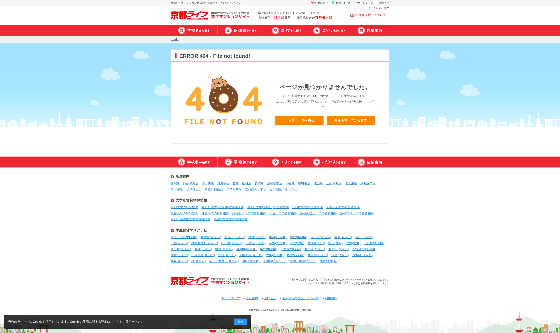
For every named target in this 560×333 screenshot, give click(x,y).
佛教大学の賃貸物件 (215, 213)
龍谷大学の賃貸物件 (184, 213)
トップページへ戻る (299, 120)
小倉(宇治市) (328, 261)
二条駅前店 (234, 189)
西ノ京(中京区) (314, 249)
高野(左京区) (278, 243)
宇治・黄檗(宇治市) (303, 261)
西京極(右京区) (318, 255)
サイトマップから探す (350, 120)
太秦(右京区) (275, 255)
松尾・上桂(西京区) (184, 237)
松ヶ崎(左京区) (231, 243)
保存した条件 (344, 2)
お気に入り (321, 2)
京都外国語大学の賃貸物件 (318, 213)
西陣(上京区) (203, 249)
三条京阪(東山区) (203, 255)
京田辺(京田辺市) (275, 261)
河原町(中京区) (246, 249)
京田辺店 (177, 189)
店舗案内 (370, 30)
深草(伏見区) (340, 255)
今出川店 (208, 183)
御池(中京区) (224, 249)
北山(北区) (335, 243)
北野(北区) (353, 243)
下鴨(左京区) (179, 243)
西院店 (175, 183)
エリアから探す (287, 30)
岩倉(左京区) (343, 237)
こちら (114, 321)
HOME (174, 39)
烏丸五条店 (368, 183)
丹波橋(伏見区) (362, 255)
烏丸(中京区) (268, 249)
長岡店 (259, 183)
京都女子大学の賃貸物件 (249, 213)
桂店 (236, 183)
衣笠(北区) (297, 243)
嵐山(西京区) (251, 261)
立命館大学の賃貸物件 (307, 207)
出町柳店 (304, 183)
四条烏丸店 (190, 183)
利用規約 (331, 298)
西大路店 (291, 189)
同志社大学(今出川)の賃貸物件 (222, 207)
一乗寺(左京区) (255, 243)
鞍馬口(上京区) (234, 237)
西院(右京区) (295, 255)
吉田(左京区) (364, 237)
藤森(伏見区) (179, 261)
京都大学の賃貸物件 (184, 207)
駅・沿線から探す (241, 30)
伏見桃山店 (193, 189)
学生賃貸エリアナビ (191, 230)
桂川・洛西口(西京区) (224, 261)
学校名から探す (194, 30)
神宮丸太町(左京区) (204, 243)
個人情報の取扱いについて (300, 298)
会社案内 (252, 298)
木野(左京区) (257, 237)
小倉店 (290, 183)
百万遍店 (276, 189)
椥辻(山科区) (298, 237)
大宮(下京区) (179, 255)
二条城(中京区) (291, 249)
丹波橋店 (223, 183)
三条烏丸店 (333, 183)
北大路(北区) (316, 243)
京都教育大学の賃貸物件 (230, 219)
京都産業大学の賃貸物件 (343, 207)
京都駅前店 (274, 183)
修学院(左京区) (211, 237)
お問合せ (383, 2)
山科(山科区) (278, 237)
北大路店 (351, 183)
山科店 (246, 183)
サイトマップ (365, 2)
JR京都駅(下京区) (364, 249)
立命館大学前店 (255, 189)
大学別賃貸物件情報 (191, 200)
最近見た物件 (381, 8)
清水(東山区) (227, 255)
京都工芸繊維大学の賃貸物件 (190, 219)
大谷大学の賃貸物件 (283, 213)
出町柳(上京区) (374, 243)
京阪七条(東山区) (251, 255)
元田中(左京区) (321, 237)
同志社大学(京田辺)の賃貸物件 (268, 207)
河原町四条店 (214, 189)
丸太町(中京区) (338, 249)
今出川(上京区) (181, 249)
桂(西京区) (198, 261)
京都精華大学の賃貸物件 (357, 213)
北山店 (318, 183)
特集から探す (330, 30)
